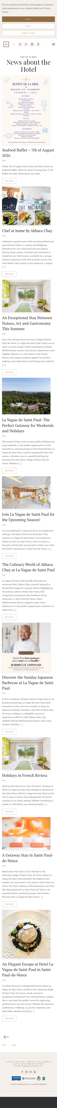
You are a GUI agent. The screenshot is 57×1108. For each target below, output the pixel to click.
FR (14, 44)
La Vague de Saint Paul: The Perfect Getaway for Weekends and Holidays (28, 425)
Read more (9, 181)
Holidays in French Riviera (24, 775)
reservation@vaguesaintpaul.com (28, 1066)
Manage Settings (28, 33)
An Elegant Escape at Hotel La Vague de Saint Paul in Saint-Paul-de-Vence (27, 969)
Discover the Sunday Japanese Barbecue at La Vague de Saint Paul (27, 683)
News (4, 160)
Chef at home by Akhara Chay (27, 230)
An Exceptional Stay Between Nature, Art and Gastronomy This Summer (27, 323)
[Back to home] (6, 44)
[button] (53, 44)
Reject (28, 26)
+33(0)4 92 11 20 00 (33, 1062)
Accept (28, 19)
